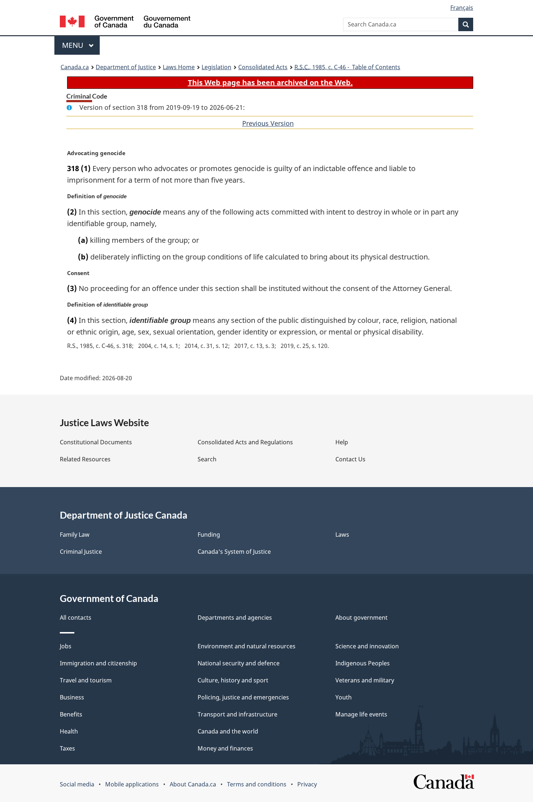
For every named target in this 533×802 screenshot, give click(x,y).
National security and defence (239, 663)
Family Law (75, 535)
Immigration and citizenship (98, 663)
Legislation (216, 67)
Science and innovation (367, 646)
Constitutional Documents (96, 442)
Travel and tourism (86, 680)
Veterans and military (364, 680)
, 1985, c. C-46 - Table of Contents (347, 67)
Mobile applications (132, 784)
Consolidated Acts (263, 67)
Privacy (307, 784)
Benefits (71, 714)
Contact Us (350, 459)
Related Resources (85, 459)
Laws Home (179, 67)
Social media (77, 784)
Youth (343, 697)
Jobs (65, 646)
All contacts (75, 618)
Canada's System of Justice (234, 552)
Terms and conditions (256, 784)
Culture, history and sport (233, 680)
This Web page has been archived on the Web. (270, 82)
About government (361, 618)
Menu (73, 45)
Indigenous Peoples (362, 663)
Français (461, 8)
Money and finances (225, 748)
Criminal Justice (81, 552)
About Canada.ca (193, 784)
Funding (209, 535)
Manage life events (361, 714)
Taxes (67, 748)
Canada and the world (228, 731)
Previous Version (268, 123)
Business (72, 697)
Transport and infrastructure (237, 714)
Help (341, 442)
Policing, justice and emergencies (243, 697)
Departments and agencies (235, 618)
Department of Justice (126, 67)
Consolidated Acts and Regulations (245, 442)
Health (69, 731)
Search (207, 459)
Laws (342, 535)
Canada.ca (75, 67)
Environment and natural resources (247, 646)
